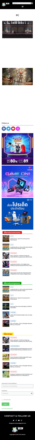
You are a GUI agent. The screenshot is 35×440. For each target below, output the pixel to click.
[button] (23, 6)
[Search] (32, 3)
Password (4, 390)
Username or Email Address (9, 383)
